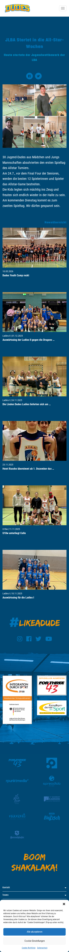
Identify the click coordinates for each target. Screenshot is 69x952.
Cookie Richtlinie (29, 948)
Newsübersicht (55, 222)
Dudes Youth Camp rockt (16, 275)
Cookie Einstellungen (34, 940)
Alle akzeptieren (34, 931)
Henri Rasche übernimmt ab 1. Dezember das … (28, 468)
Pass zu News (10, 285)
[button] (64, 904)
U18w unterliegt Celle (14, 533)
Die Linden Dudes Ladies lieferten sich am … (27, 404)
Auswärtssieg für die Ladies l (18, 597)
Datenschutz (42, 948)
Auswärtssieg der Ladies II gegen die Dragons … (29, 339)
